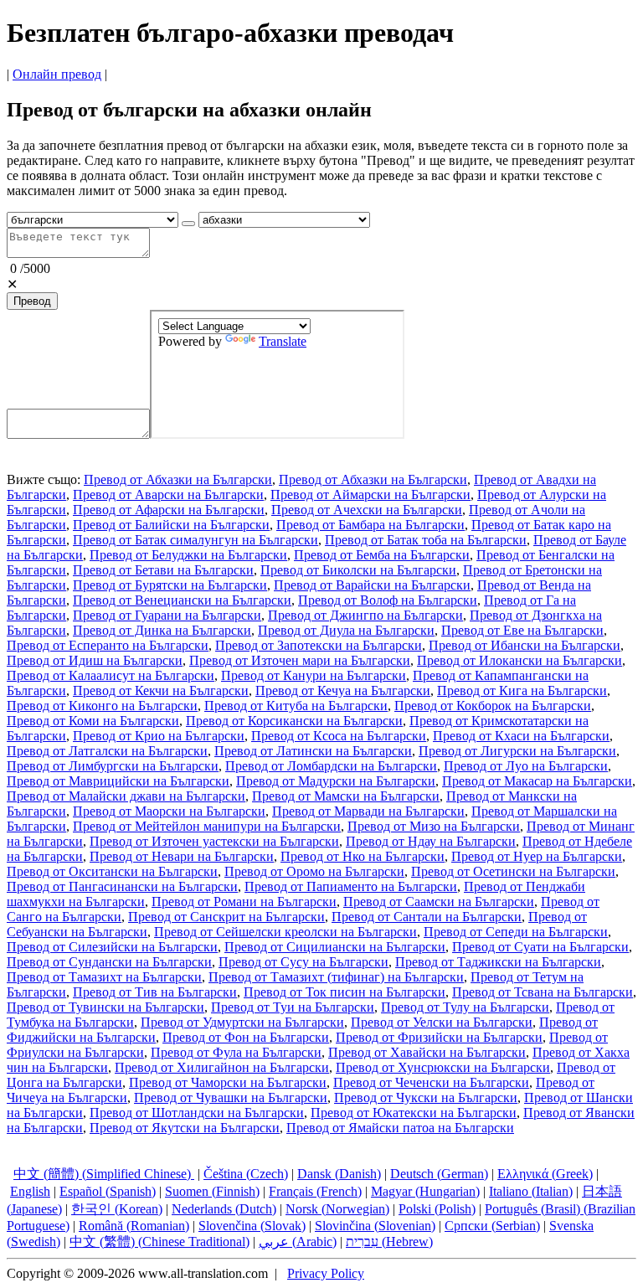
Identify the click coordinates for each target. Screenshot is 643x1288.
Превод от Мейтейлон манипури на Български (207, 826)
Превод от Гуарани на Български (167, 615)
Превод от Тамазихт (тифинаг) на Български (336, 977)
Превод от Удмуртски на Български (242, 1022)
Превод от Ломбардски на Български (331, 766)
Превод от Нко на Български (362, 856)
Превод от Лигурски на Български (517, 751)
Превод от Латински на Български (313, 751)
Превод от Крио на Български (158, 736)
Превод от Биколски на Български (358, 570)
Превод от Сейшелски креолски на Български (285, 932)
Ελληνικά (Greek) (545, 1174)
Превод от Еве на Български (522, 630)
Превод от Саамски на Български (438, 901)
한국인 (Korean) (116, 1209)
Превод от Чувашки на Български (230, 1097)
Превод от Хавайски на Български (427, 1052)
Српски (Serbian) (492, 1225)
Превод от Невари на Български (182, 856)
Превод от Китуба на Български (296, 705)
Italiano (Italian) (531, 1191)
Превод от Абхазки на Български (178, 479)
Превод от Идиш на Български (95, 660)
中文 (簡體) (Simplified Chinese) (103, 1174)
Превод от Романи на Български (244, 901)
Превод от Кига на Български (522, 690)
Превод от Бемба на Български (382, 555)
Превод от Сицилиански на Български (334, 947)
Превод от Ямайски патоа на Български (400, 1128)
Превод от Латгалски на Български (107, 751)
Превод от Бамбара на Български (370, 525)
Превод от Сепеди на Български (516, 932)
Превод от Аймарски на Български (370, 494)
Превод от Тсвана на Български (542, 992)
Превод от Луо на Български (526, 766)
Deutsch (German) (439, 1174)
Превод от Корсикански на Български (294, 721)
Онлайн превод (57, 74)
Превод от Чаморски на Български (228, 1082)
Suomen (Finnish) (212, 1191)
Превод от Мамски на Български (346, 796)
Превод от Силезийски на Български (112, 947)
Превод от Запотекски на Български (318, 645)
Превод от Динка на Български (162, 630)
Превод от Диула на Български (346, 630)
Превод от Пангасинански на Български (122, 886)
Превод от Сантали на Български (427, 916)
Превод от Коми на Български (93, 721)
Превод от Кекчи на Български (161, 690)
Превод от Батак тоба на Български (426, 540)
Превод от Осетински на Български (513, 871)
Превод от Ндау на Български (431, 841)
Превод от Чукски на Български (425, 1097)
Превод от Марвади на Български (368, 811)
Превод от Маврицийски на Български (118, 781)
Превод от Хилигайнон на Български (222, 1067)
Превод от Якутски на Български (185, 1128)
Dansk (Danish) (339, 1174)
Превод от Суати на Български (540, 947)
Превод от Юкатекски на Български (414, 1112)
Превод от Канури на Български (313, 675)
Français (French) (315, 1191)
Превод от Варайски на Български (372, 585)
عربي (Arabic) (298, 1241)
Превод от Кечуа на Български (342, 690)
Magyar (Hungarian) (425, 1191)
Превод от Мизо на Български (433, 826)
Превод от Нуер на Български (536, 856)
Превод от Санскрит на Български (226, 916)
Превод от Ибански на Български (524, 645)
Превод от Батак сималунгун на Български (195, 540)
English (30, 1191)
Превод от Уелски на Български (441, 1022)
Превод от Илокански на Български (519, 660)
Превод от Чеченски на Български (431, 1082)
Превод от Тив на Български (155, 992)
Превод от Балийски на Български (171, 525)
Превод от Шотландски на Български (197, 1112)
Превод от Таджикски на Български (498, 962)
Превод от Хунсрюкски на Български (443, 1067)
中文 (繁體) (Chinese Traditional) (159, 1241)
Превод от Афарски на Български (169, 509)
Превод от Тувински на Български (105, 1007)
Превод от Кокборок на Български (492, 705)
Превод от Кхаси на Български (521, 736)
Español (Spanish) (107, 1191)
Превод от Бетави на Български (163, 570)
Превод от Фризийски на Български (439, 1037)
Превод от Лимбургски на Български (113, 766)
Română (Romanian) (134, 1225)
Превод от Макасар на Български (537, 781)
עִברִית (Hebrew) (389, 1241)
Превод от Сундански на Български (109, 962)
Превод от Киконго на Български (102, 705)
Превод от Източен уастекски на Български (214, 841)
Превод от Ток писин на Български (344, 992)
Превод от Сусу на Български (303, 962)
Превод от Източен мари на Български (299, 660)
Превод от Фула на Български (236, 1052)
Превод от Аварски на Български (168, 494)
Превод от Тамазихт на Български (104, 977)
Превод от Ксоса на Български (338, 736)
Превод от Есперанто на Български (107, 645)
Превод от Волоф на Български (387, 600)
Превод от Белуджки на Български (188, 555)
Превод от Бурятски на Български (170, 585)
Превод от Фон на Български (245, 1037)
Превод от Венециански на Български (182, 600)
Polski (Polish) (437, 1209)
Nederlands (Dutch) (224, 1209)
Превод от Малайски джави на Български (126, 796)
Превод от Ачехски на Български (366, 509)
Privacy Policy (325, 1273)
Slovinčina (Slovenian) (375, 1225)
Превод (32, 301)
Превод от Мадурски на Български (335, 781)
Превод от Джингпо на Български (365, 615)
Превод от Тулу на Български (465, 1007)
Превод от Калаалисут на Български (110, 675)
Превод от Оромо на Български (314, 871)
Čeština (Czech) (245, 1174)
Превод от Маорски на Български (169, 811)
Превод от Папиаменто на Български (350, 886)
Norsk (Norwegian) (337, 1209)
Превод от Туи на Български (292, 1007)
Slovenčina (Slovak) (252, 1225)
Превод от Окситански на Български (112, 871)
